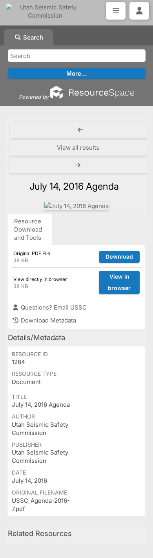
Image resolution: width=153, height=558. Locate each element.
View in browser (119, 282)
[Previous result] (80, 130)
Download (119, 256)
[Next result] (78, 165)
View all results (78, 147)
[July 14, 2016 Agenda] (76, 206)
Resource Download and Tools (28, 229)
